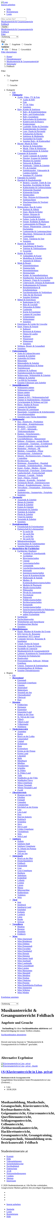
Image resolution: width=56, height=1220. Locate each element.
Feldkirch (21, 934)
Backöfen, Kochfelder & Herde (36, 185)
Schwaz (20, 922)
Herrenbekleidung (30, 270)
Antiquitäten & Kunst (32, 256)
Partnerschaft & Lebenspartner (30, 529)
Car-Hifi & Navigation (27, 380)
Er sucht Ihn (28, 536)
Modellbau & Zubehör (32, 258)
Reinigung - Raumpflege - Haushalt (32, 463)
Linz (19, 809)
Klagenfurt (22, 709)
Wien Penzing (23, 983)
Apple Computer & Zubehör (35, 156)
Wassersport (28, 339)
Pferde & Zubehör (25, 514)
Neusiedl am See (24, 692)
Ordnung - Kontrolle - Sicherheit (31, 480)
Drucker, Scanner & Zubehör (35, 158)
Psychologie (28, 595)
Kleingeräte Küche (31, 192)
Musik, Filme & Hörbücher (34, 148)
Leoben (20, 883)
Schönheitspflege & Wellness (29, 668)
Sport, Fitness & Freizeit (27, 326)
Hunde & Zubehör (25, 504)
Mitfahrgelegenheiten (26, 541)
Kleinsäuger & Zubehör (27, 509)
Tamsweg (21, 851)
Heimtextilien (28, 195)
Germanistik (28, 565)
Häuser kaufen (23, 395)
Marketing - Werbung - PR (28, 448)
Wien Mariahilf (23, 973)
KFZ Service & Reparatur (28, 634)
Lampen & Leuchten (32, 314)
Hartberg (21, 873)
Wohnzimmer (28, 319)
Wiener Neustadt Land (27, 787)
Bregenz (21, 929)
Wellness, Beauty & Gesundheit (31, 346)
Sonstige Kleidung (31, 297)
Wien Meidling (23, 975)
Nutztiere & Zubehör (26, 512)
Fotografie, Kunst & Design (29, 646)
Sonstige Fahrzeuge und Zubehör (31, 383)
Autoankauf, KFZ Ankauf (28, 636)
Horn (19, 746)
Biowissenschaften (31, 558)
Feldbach (21, 863)
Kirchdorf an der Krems (27, 807)
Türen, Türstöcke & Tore (33, 239)
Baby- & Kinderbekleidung (34, 112)
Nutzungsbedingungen (16, 1173)
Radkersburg (22, 892)
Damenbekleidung (31, 265)
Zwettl (20, 790)
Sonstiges (27, 107)
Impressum (11, 1181)
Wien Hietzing (23, 956)
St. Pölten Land (24, 773)
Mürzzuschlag (23, 890)
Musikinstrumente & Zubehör (35, 151)
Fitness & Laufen (30, 334)
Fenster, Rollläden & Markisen (36, 221)
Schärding (21, 822)
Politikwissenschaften (32, 600)
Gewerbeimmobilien (26, 414)
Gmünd (20, 741)
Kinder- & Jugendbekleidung (35, 275)
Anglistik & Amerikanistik (34, 553)
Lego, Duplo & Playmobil (34, 131)
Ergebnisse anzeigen (10, 997)
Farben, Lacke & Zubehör (34, 219)
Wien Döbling (23, 944)
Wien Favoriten (24, 948)
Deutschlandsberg (25, 861)
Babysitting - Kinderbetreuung (30, 424)
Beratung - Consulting (26, 426)
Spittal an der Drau (25, 714)
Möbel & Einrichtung (26, 300)
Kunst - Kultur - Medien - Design (31, 468)
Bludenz (21, 927)
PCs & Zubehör (29, 168)
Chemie (26, 561)
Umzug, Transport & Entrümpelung (32, 665)
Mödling (21, 763)
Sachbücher (22, 617)
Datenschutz (12, 1168)
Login (9, 14)
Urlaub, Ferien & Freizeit (28, 644)
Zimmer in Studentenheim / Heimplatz (33, 400)
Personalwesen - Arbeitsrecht (29, 453)
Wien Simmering (24, 987)
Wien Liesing (23, 968)
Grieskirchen (22, 805)
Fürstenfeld (22, 866)
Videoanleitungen (14, 1161)
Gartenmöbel (28, 236)
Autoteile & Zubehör (26, 356)
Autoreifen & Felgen (26, 358)
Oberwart (21, 697)
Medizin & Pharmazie (32, 585)
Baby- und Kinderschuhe (33, 114)
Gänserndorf (22, 739)
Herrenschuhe (29, 273)
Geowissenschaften (31, 563)
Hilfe (9, 9)
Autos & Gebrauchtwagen (28, 353)
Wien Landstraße (24, 963)
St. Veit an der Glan (25, 717)
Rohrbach (21, 819)
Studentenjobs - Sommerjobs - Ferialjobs (34, 492)
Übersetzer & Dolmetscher (28, 656)
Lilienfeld (21, 756)
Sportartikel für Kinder (32, 139)
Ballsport (27, 329)
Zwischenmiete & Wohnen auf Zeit (32, 402)
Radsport (27, 336)
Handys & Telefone (25, 243)
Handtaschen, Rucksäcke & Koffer (38, 278)
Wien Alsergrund (24, 939)
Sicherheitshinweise (15, 1164)
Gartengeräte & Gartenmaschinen (37, 231)
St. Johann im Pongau (26, 848)
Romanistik (28, 604)
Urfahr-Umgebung (25, 829)
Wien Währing (23, 990)
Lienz (19, 917)
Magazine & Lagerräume (28, 409)
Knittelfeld (22, 878)
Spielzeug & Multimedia (33, 136)
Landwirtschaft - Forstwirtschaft (31, 473)
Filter (3, 34)
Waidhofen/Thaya (25, 780)
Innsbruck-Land (24, 907)
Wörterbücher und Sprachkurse (30, 622)
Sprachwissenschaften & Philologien (38, 609)
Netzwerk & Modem (32, 163)
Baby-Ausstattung (30, 117)
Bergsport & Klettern (32, 331)
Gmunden (21, 802)
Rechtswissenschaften (32, 602)
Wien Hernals (23, 953)
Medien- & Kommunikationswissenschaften (37, 581)
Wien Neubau (23, 978)
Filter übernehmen (9, 52)
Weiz (19, 897)
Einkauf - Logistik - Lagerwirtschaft (32, 446)
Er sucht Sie (28, 531)
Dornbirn (21, 931)
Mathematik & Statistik (33, 578)
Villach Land (23, 722)
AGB (9, 1171)
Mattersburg (22, 690)
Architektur (28, 556)
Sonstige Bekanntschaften (28, 546)
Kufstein (21, 912)
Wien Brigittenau (24, 941)
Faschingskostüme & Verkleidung (37, 292)
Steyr (19, 824)
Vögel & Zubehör (25, 517)
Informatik (27, 570)
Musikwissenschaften (32, 587)
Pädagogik (27, 597)
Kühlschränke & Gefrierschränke (37, 187)
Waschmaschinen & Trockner (35, 202)
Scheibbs (21, 768)
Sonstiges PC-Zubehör (32, 175)
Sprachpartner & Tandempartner (31, 544)
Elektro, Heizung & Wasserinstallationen (31, 215)
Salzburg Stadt (23, 844)
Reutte (20, 919)
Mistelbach (22, 761)
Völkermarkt (22, 724)
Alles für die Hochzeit (32, 295)
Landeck (21, 914)
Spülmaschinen (29, 200)
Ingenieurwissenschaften (33, 573)
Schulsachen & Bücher (33, 134)
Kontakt (10, 1156)
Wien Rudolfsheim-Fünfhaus (29, 985)
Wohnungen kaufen (25, 390)
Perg (19, 814)
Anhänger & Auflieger (27, 370)
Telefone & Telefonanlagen (34, 248)
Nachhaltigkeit (13, 1166)
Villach (20, 719)
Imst (19, 902)
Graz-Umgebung (24, 870)
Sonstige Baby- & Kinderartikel (36, 141)
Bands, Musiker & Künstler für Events (33, 631)
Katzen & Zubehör (25, 507)
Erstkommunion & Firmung (35, 285)
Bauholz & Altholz (31, 209)
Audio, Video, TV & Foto (28, 97)
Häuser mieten (23, 392)
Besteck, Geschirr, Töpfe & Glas (37, 182)
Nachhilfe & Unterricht (27, 648)
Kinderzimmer (29, 124)
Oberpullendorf (24, 695)
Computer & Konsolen (27, 153)
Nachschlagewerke (25, 619)
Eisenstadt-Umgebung (26, 683)
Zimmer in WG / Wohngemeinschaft (33, 397)
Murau (20, 887)
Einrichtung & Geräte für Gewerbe (32, 324)
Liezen (20, 885)
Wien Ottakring (24, 980)
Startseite (10, 1209)
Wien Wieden (23, 992)
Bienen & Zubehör (25, 502)
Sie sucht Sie (28, 539)
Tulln (19, 775)
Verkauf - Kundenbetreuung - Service (33, 485)
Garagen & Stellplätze (26, 407)
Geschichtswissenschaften (34, 568)
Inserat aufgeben (8, 5)
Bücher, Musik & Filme (27, 143)
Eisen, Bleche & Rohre (33, 212)
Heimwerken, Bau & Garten (29, 207)
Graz (19, 868)
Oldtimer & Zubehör (26, 378)
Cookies (10, 1176)
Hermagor (21, 707)
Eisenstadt (21, 680)
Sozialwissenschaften (32, 607)
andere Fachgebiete (31, 614)
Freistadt (21, 800)
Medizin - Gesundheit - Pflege (30, 451)
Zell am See (22, 853)
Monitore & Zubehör (32, 161)
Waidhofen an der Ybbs (27, 778)
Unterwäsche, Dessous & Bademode (38, 282)
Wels (19, 834)
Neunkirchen (23, 765)
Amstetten (21, 731)
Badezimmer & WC (31, 302)
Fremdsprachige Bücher (27, 624)
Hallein (20, 841)
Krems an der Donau (26, 751)
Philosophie (28, 590)
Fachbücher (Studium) (27, 551)
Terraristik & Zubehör (26, 519)
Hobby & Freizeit (24, 253)
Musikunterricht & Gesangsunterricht (33, 651)
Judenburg (21, 875)
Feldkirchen (22, 705)
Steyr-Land (22, 826)
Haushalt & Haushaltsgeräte (29, 180)
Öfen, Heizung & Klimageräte (36, 197)
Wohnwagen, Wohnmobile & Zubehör (33, 375)
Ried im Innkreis (24, 817)
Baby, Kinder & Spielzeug (28, 109)
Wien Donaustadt (24, 946)
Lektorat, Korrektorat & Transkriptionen (34, 653)
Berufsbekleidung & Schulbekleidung (31, 288)
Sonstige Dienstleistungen (28, 670)
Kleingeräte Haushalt (32, 190)
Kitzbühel (21, 909)
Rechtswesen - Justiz (26, 461)
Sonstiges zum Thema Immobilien (32, 417)
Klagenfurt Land (24, 712)
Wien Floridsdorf (24, 951)
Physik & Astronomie (32, 592)
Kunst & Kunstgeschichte (34, 575)
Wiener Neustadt (24, 785)
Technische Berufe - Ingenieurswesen (33, 483)
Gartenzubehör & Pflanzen (34, 224)
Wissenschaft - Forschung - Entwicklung (34, 470)
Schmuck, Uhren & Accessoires (36, 280)
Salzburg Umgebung (26, 846)
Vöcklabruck (23, 831)
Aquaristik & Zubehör (26, 500)
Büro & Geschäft (30, 304)
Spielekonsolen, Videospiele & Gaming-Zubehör (36, 171)
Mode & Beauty (24, 263)
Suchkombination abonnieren (13, 1035)
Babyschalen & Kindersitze (34, 119)
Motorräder (22, 361)
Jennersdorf (22, 687)
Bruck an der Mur (25, 858)
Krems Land (22, 753)
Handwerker (22, 658)
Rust (19, 700)
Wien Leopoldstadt (25, 966)
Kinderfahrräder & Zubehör (35, 129)
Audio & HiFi (29, 100)
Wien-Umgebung (24, 783)
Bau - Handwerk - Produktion (30, 422)
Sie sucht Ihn (28, 534)
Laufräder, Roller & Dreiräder (35, 126)
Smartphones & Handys (33, 246)
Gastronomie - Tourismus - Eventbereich (34, 443)
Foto (25, 102)
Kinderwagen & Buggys (33, 121)
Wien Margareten (24, 970)
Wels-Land (22, 836)
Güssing (20, 685)
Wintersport (28, 341)
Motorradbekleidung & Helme (30, 365)
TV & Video (28, 104)
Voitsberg (21, 895)
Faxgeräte (27, 251)
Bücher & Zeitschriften (33, 146)
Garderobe (27, 309)
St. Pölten (21, 770)
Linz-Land (22, 812)
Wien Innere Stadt (25, 958)
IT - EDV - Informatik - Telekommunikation (27, 430)
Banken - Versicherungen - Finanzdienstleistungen (28, 435)
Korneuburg (22, 748)
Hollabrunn (22, 744)
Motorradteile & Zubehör (28, 363)
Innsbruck (21, 905)
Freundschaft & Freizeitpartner (30, 526)
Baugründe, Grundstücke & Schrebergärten (36, 412)
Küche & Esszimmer (32, 312)
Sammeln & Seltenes (32, 261)
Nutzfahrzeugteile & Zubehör (30, 373)
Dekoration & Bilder (32, 307)
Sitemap (10, 1178)
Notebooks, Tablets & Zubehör (36, 165)
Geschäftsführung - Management (31, 439)
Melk (19, 758)
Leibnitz (20, 880)
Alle (14, 92)
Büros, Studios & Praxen (28, 404)
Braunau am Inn (24, 795)
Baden (20, 734)
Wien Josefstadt (24, 961)
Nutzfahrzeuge (23, 368)
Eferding (21, 797)
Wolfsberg (21, 726)
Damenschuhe (29, 268)
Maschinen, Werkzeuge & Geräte (37, 234)
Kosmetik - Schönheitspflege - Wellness (34, 465)
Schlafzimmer (29, 317)
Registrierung (12, 12)
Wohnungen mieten (25, 387)
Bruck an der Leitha (26, 736)
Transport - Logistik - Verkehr (30, 475)
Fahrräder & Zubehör (26, 178)
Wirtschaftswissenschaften (34, 612)
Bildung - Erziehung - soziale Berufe (33, 441)
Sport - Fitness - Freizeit (27, 478)
